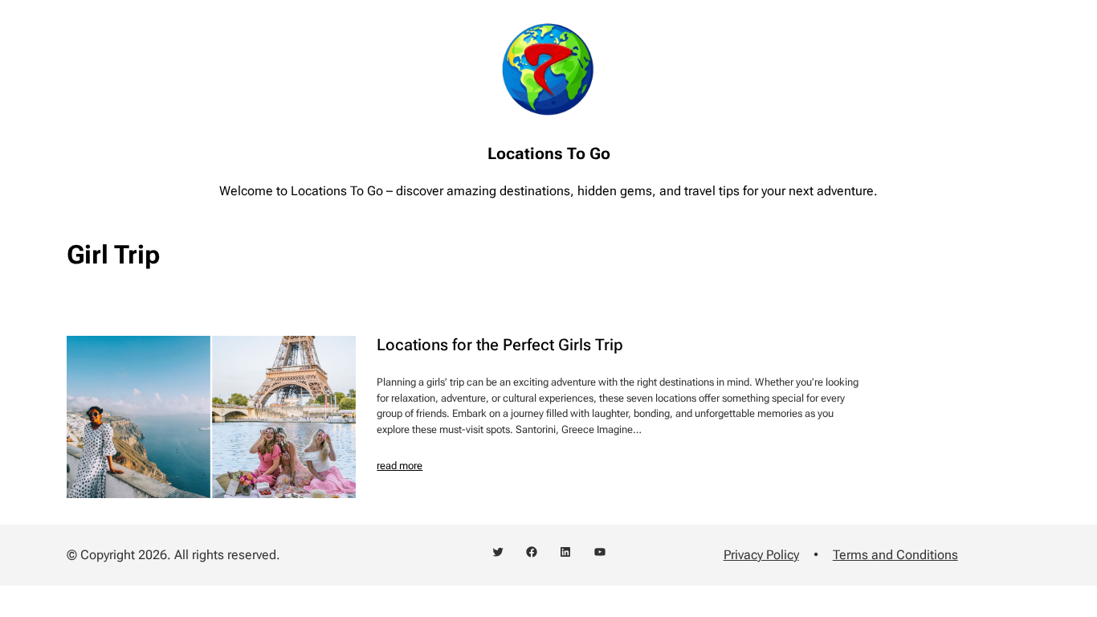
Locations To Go (548, 153)
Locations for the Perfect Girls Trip (500, 344)
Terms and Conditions (895, 554)
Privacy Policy (761, 554)
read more (399, 466)
